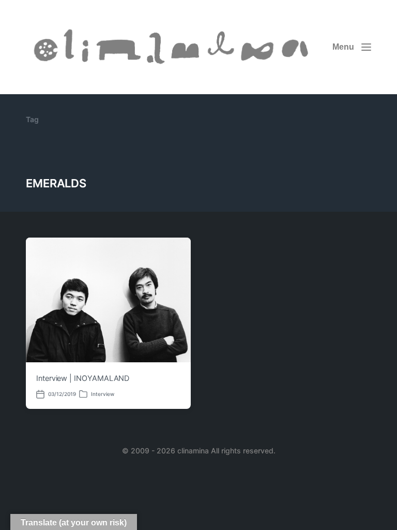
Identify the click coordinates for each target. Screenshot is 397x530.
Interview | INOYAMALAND (82, 378)
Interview (102, 394)
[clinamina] (172, 47)
